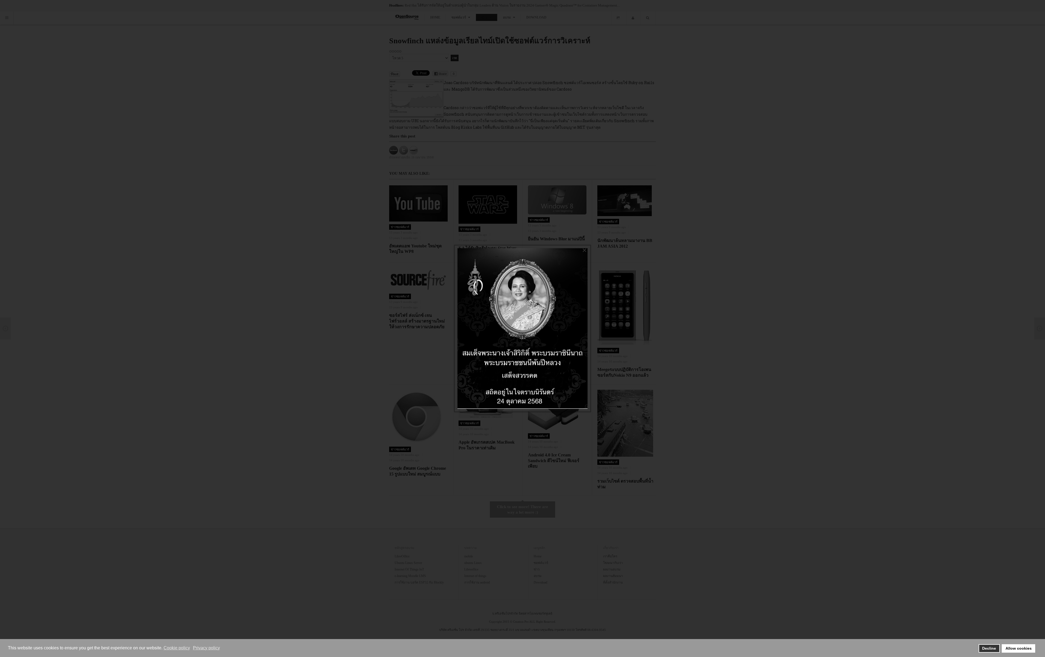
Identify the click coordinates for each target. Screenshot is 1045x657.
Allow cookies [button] (1019, 648)
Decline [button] (989, 648)
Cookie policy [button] (177, 648)
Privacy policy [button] (206, 648)
